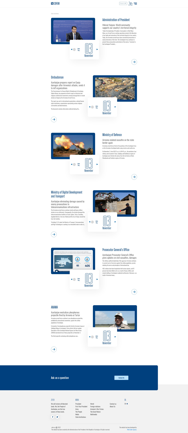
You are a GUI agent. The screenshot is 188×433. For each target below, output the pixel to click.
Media (77, 414)
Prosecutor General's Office (115, 250)
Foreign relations (95, 406)
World (92, 403)
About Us (112, 406)
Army (77, 409)
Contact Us (121, 378)
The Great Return (95, 411)
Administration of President (116, 20)
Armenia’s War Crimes (97, 409)
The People (78, 411)
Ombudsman (57, 77)
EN (125, 404)
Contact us (113, 403)
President (78, 403)
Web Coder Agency (132, 429)
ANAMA (54, 307)
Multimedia (93, 414)
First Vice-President (81, 406)
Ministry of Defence (112, 135)
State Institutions (80, 417)
